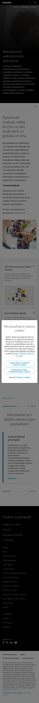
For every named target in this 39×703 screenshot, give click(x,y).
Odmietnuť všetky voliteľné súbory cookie (19, 371)
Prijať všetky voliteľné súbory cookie (19, 364)
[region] (19, 351)
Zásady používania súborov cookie (22, 354)
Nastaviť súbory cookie (19, 377)
